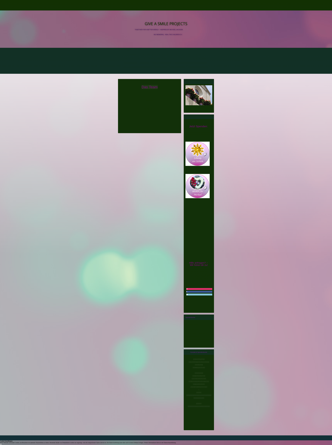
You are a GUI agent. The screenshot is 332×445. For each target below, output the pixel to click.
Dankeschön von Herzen (198, 67)
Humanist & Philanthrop (158, 58)
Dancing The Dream (198, 58)
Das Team (138, 50)
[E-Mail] (187, 294)
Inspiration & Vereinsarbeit (156, 50)
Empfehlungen (161, 67)
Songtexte (183, 58)
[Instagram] (187, 289)
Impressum (160, 71)
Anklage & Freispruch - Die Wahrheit (137, 67)
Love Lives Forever (177, 67)
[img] (137, 5)
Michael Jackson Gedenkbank (181, 50)
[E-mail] (187, 297)
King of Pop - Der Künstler (135, 58)
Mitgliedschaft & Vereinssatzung (156, 54)
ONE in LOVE (144, 63)
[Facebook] (186, 291)
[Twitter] (187, 303)
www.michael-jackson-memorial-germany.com (198, 395)
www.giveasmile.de (198, 398)
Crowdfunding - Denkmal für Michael (187, 54)
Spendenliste (134, 54)
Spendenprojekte (203, 50)
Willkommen (126, 50)
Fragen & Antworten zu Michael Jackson (191, 63)
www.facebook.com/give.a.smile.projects (199, 406)
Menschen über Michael (162, 63)
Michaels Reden (130, 63)
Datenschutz (173, 71)
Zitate (173, 58)
